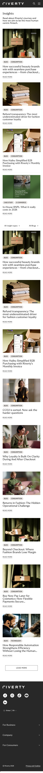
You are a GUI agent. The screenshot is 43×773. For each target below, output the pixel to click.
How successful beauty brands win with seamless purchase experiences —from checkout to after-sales (21, 69)
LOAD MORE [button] (21, 668)
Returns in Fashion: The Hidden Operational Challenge (21, 504)
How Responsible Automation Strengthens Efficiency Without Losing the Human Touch (21, 648)
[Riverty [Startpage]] (13, 3)
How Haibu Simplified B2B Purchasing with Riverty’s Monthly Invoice (21, 163)
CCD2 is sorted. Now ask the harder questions (20, 411)
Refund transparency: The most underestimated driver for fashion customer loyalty (21, 117)
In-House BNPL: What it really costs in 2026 (19, 208)
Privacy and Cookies (33, 766)
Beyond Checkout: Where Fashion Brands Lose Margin (19, 551)
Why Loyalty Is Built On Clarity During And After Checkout (21, 458)
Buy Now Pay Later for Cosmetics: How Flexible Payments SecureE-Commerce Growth (18, 599)
